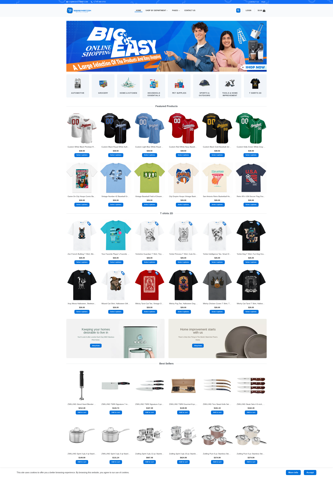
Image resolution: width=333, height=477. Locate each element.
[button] (238, 10)
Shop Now (96, 345)
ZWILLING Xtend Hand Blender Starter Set (82, 404)
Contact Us (190, 10)
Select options (82, 155)
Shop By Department (156, 10)
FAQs (263, 2)
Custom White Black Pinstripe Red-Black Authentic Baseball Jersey (82, 147)
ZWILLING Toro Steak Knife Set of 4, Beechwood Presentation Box (217, 404)
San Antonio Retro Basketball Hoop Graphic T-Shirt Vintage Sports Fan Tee (217, 196)
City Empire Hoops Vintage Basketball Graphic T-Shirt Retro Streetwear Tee (183, 196)
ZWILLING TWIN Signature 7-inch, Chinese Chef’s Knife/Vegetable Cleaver (115, 404)
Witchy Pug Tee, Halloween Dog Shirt (183, 303)
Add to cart (82, 412)
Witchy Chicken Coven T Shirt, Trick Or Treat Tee (217, 303)
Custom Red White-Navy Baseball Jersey (183, 147)
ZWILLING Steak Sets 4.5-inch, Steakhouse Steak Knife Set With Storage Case (251, 404)
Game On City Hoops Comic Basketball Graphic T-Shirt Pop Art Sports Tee (82, 196)
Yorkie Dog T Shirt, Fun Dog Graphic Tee (251, 254)
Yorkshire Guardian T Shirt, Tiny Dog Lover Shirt (149, 254)
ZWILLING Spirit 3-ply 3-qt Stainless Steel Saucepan (115, 454)
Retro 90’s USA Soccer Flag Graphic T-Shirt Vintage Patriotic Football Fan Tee (251, 196)
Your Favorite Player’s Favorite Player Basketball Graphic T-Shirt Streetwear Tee (115, 254)
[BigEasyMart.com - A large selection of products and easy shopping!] (79, 10)
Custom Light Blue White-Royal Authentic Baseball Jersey (149, 147)
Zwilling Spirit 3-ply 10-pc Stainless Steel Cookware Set (183, 454)
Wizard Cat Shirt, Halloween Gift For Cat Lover (115, 303)
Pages (175, 10)
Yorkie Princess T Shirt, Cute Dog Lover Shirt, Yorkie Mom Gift (183, 254)
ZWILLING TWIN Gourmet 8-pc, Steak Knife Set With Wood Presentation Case (183, 404)
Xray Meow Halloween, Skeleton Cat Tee (82, 303)
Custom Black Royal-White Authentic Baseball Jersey (115, 147)
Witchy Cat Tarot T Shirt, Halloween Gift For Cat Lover (251, 303)
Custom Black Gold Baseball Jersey (217, 147)
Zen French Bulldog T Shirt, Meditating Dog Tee (82, 254)
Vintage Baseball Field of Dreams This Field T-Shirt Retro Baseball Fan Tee (149, 196)
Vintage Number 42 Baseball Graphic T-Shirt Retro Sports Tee (115, 196)
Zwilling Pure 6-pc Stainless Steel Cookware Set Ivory (251, 454)
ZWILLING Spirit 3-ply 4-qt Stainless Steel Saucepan (82, 454)
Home (138, 10)
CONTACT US (254, 2)
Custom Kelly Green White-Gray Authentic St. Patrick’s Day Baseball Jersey (251, 147)
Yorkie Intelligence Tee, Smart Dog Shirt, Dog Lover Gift (217, 254)
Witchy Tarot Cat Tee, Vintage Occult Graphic (149, 303)
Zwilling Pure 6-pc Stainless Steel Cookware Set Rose (217, 454)
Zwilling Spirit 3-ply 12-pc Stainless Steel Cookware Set (149, 454)
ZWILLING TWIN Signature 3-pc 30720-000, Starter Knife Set (149, 404)
